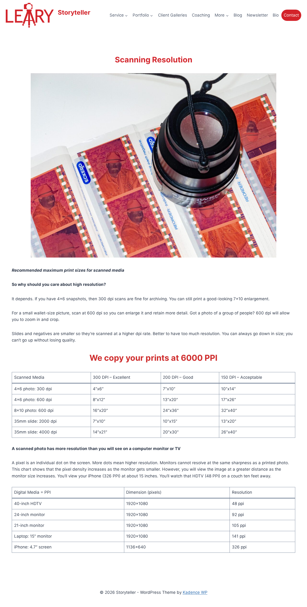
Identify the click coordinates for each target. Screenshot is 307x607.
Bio (276, 15)
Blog (238, 15)
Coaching (201, 15)
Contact (291, 15)
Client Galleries (172, 15)
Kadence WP (195, 592)
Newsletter (257, 15)
